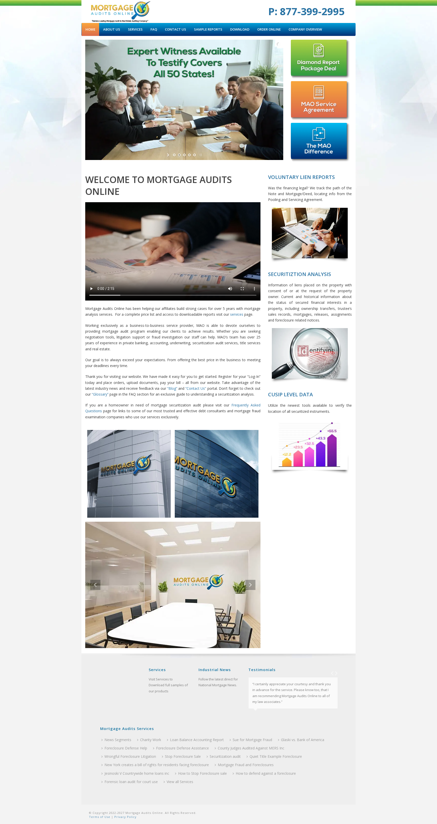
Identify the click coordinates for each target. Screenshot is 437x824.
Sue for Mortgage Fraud (252, 739)
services (236, 314)
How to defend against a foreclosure (266, 773)
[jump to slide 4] (189, 154)
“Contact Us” (195, 388)
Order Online (269, 29)
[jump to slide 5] (194, 154)
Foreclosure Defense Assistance (182, 748)
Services (135, 29)
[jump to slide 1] (174, 154)
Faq (153, 29)
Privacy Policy (125, 817)
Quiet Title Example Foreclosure (276, 756)
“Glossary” (100, 394)
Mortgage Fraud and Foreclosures (246, 764)
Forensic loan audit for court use (131, 781)
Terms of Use (99, 817)
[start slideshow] (168, 154)
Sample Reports (208, 29)
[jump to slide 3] (184, 154)
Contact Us (175, 29)
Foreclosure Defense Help (125, 748)
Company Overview (305, 29)
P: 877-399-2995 (306, 11)
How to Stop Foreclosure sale (202, 773)
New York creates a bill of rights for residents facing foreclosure (156, 764)
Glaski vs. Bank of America (302, 739)
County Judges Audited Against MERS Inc (251, 748)
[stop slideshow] (200, 154)
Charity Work (150, 739)
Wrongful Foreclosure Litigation (130, 756)
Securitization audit (225, 756)
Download (239, 29)
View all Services (180, 781)
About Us (111, 29)
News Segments (117, 739)
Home (90, 29)
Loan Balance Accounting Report (197, 739)
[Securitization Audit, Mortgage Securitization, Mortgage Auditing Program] (120, 11)
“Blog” (172, 388)
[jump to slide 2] (179, 154)
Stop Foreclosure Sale (183, 756)
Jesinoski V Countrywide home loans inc (136, 773)
